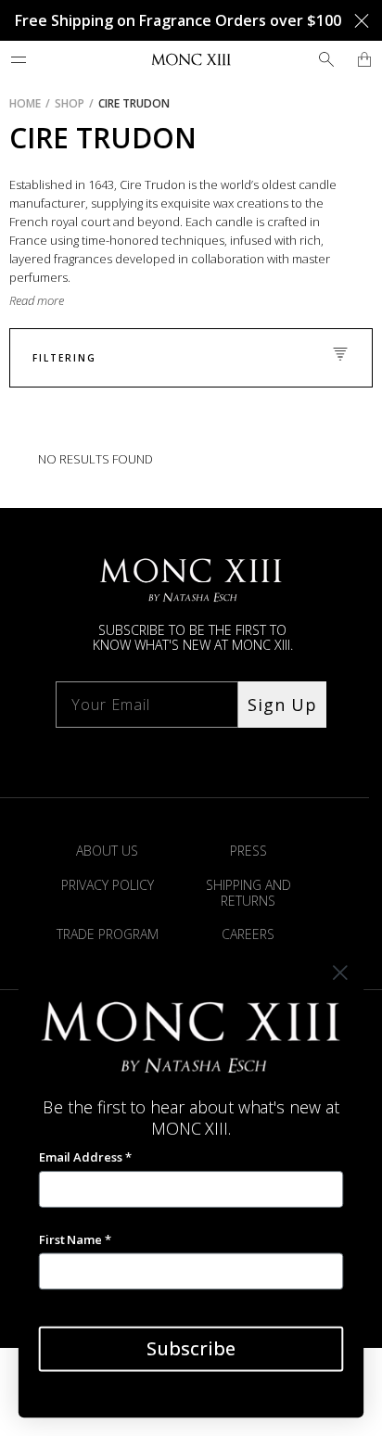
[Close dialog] (340, 973)
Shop (69, 103)
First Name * (75, 1239)
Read (23, 300)
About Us (107, 850)
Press (248, 850)
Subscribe (190, 1348)
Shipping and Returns (248, 892)
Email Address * (85, 1157)
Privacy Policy (107, 885)
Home (25, 103)
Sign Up (282, 704)
